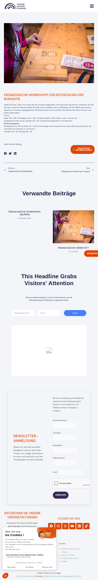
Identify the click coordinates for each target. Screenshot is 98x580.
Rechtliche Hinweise (25, 576)
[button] (5, 153)
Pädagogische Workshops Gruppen (24, 213)
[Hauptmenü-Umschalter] (91, 6)
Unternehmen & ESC (70, 558)
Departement (59, 458)
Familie (64, 561)
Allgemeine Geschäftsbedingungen (59, 576)
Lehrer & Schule (68, 555)
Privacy (78, 576)
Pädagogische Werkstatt (73, 247)
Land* (55, 472)
